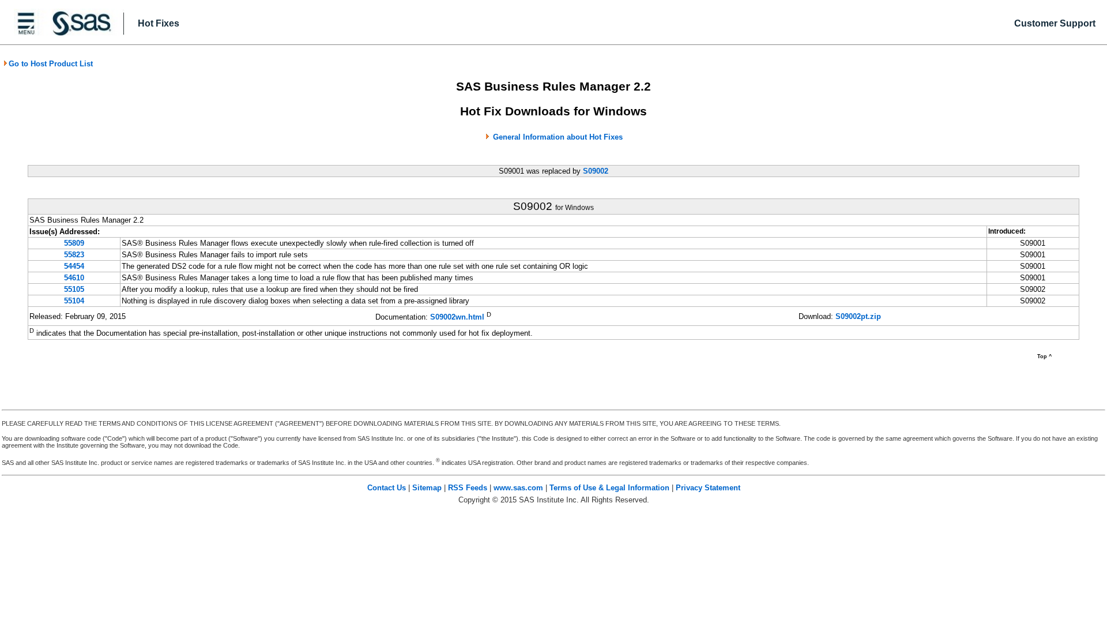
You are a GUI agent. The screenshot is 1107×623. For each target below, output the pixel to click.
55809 (74, 243)
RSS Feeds (467, 487)
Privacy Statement (708, 487)
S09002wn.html (457, 317)
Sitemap (427, 487)
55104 (74, 301)
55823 (74, 254)
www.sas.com (518, 487)
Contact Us (386, 487)
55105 (74, 289)
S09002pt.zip (858, 316)
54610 (74, 277)
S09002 (595, 171)
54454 (74, 266)
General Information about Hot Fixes (558, 137)
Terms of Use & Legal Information (609, 487)
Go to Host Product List (51, 63)
